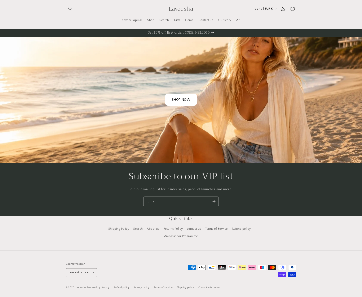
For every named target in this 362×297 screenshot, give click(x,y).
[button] (70, 8)
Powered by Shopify (98, 287)
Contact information (209, 287)
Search (138, 229)
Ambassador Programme (181, 236)
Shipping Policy (118, 229)
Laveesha (81, 287)
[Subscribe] (213, 201)
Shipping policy (185, 287)
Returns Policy (173, 229)
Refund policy (241, 229)
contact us (194, 229)
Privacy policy (142, 287)
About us (153, 229)
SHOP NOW (181, 100)
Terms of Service (216, 229)
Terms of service (163, 287)
